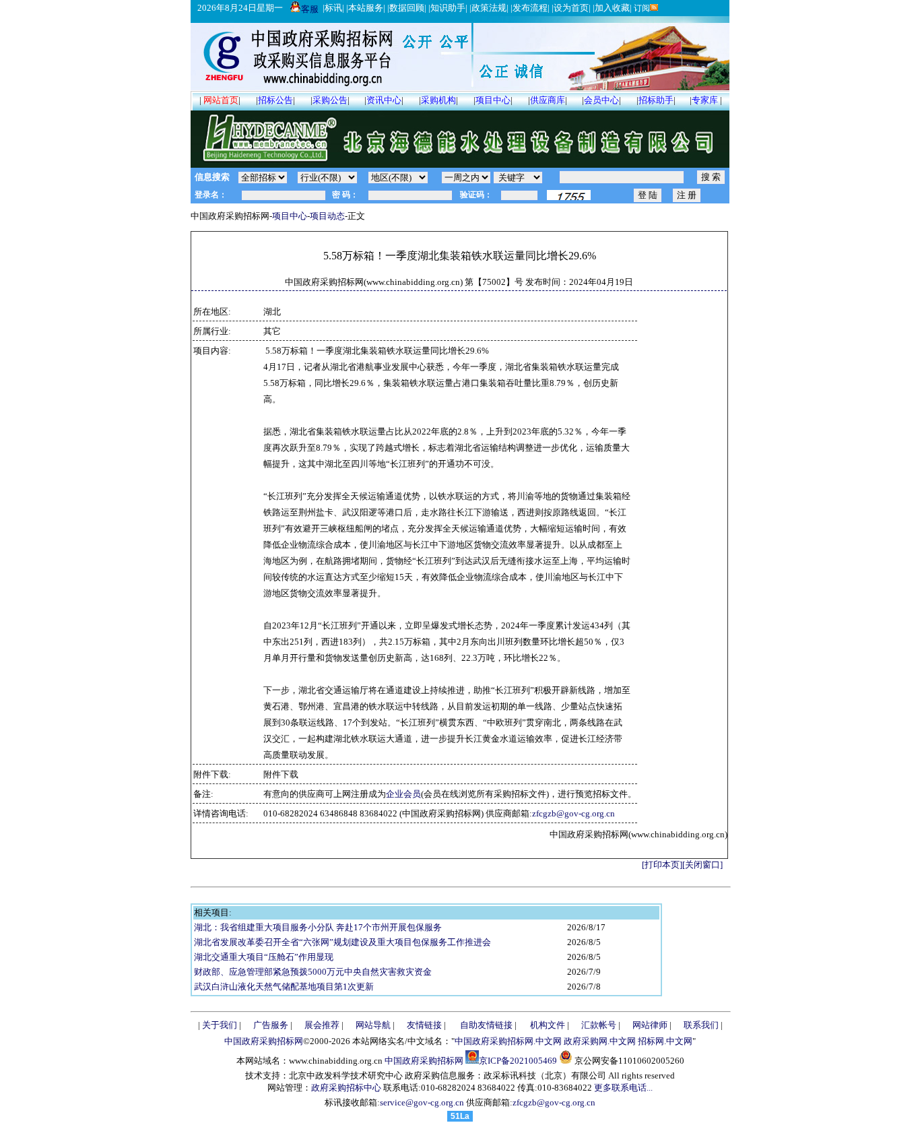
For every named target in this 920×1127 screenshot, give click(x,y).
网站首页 (220, 100)
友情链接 (424, 1025)
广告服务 (270, 1025)
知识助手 (447, 8)
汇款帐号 (598, 1025)
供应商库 (547, 100)
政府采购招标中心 (346, 1088)
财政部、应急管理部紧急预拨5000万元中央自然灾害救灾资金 (313, 972)
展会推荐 (321, 1025)
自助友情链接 (486, 1025)
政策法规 (488, 8)
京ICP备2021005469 (518, 1061)
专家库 (705, 100)
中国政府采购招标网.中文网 (508, 1041)
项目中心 (493, 100)
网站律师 (649, 1025)
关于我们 (219, 1025)
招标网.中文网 (665, 1041)
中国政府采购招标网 (263, 1041)
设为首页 (571, 8)
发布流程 (530, 8)
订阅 (641, 8)
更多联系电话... (623, 1088)
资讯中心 (383, 100)
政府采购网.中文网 (600, 1041)
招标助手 (655, 100)
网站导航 (373, 1025)
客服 (310, 9)
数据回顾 (406, 8)
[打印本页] (662, 865)
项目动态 (327, 216)
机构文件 (547, 1025)
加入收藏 (612, 8)
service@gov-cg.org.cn (422, 1102)
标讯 (333, 8)
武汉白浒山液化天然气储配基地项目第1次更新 (284, 986)
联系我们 (701, 1025)
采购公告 (330, 100)
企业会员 (403, 794)
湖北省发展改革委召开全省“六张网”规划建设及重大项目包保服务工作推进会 (342, 942)
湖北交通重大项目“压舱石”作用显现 (263, 957)
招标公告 (275, 100)
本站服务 (365, 8)
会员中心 (601, 100)
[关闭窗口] (702, 865)
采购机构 (438, 100)
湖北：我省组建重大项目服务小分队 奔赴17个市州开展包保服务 (318, 927)
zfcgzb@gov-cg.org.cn (573, 813)
